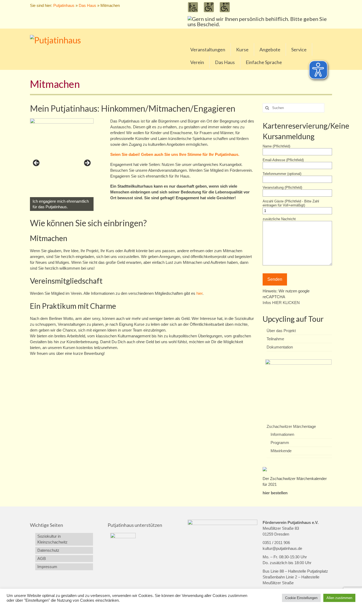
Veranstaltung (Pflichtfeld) (282, 187)
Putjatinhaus (63, 5)
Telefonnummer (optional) (282, 174)
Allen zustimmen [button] (339, 598)
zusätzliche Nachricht (279, 219)
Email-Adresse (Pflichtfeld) (283, 160)
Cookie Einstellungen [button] (301, 598)
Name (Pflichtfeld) (276, 146)
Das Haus (87, 5)
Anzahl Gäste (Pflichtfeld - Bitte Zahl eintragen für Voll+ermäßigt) (291, 203)
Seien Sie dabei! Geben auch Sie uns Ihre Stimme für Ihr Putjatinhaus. (174, 154)
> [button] (87, 163)
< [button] (37, 163)
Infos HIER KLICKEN (281, 302)
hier (199, 293)
